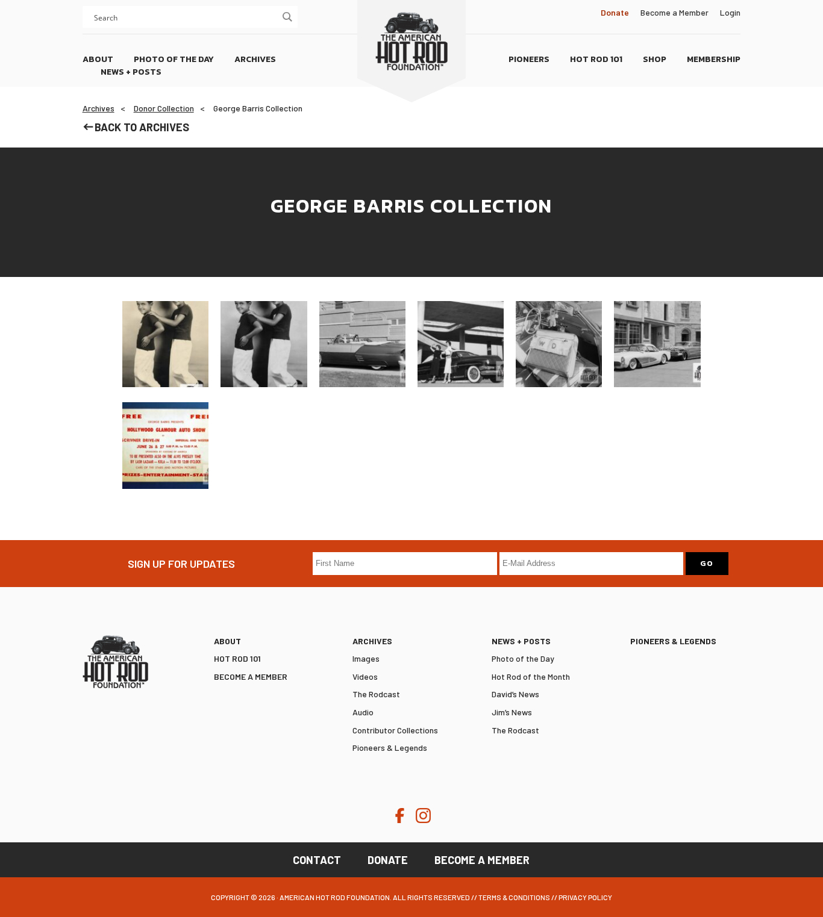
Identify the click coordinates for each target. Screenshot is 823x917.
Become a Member (674, 12)
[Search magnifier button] (287, 17)
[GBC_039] (165, 445)
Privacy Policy (585, 897)
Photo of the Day (523, 658)
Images (366, 658)
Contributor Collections (395, 730)
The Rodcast (376, 694)
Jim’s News (512, 712)
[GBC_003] (362, 344)
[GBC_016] (657, 344)
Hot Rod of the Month (531, 676)
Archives (98, 108)
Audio (363, 712)
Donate (388, 859)
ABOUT (227, 641)
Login (730, 12)
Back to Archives (142, 127)
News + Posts (521, 641)
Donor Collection (164, 108)
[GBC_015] (559, 344)
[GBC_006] (461, 344)
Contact (317, 859)
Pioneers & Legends (389, 747)
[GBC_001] (165, 344)
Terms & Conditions (514, 897)
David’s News (515, 694)
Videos (365, 676)
